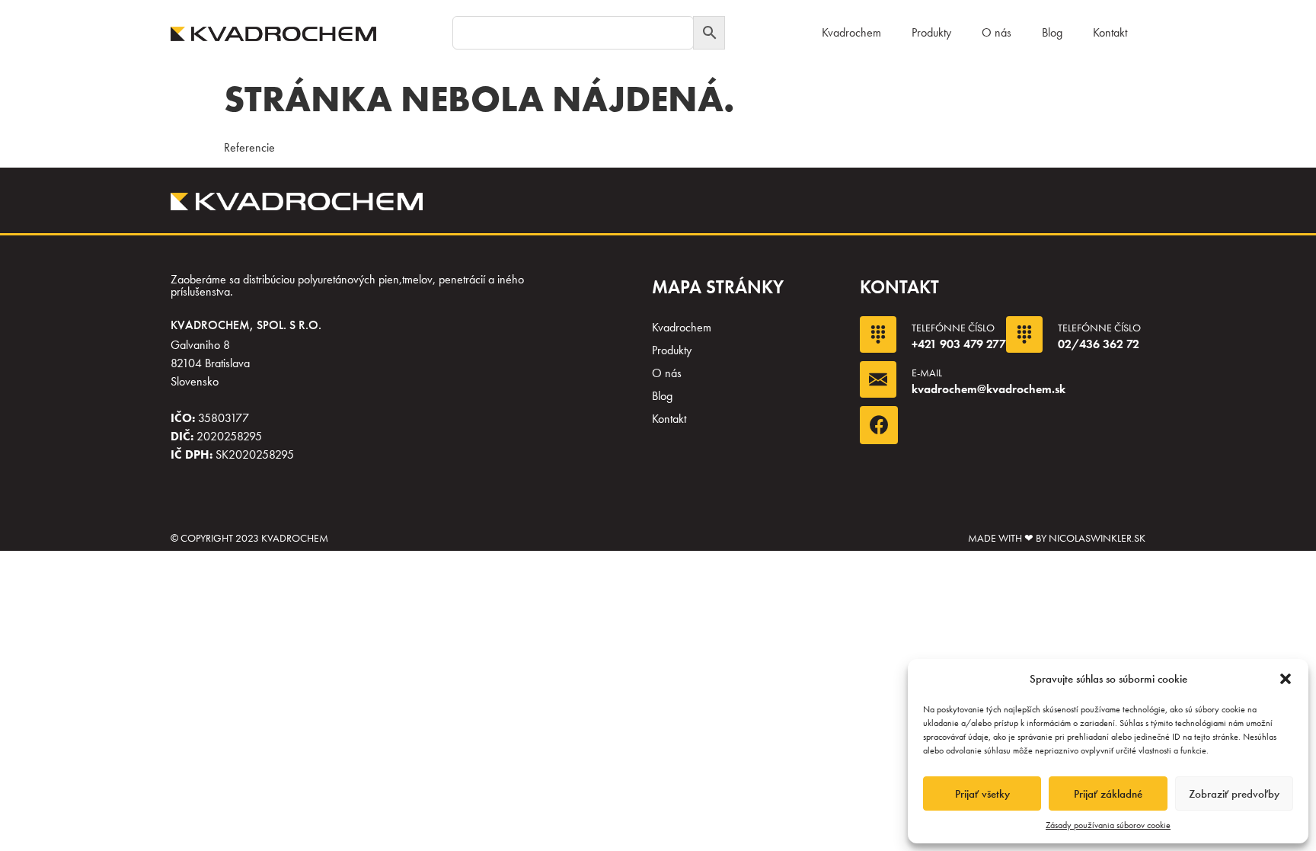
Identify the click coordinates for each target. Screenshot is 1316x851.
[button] (1285, 678)
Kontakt (1110, 32)
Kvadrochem (851, 32)
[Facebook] (879, 425)
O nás (996, 32)
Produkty (931, 32)
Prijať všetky (982, 793)
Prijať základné (1108, 793)
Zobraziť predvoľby (1234, 793)
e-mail (927, 372)
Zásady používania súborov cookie (1108, 825)
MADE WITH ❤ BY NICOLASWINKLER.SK (1056, 538)
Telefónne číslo (953, 327)
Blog (1052, 32)
